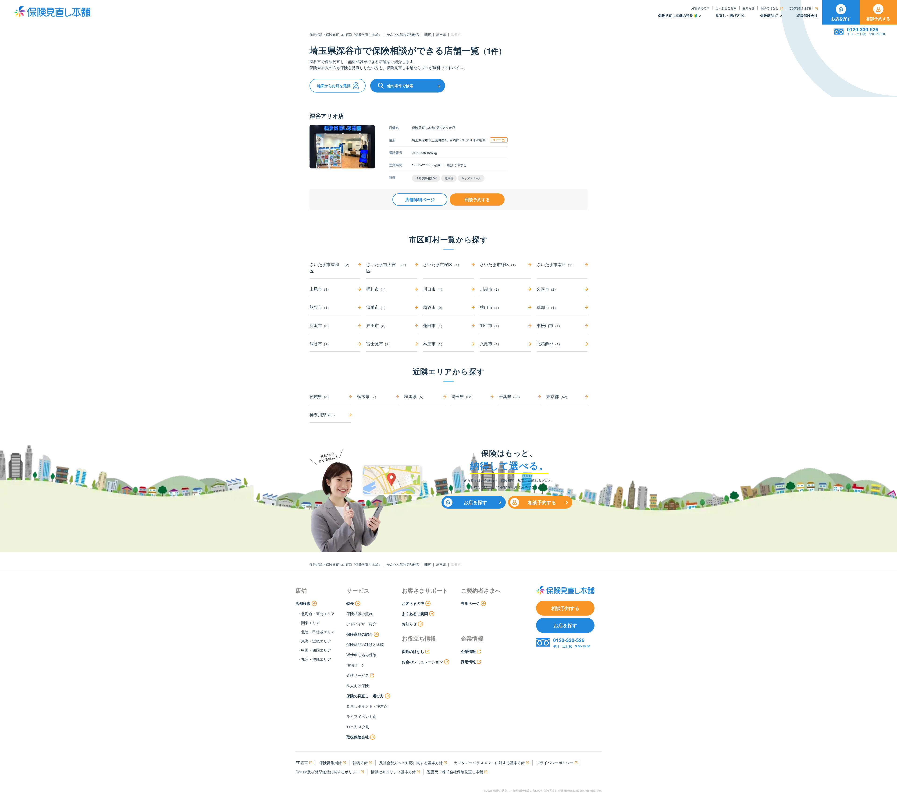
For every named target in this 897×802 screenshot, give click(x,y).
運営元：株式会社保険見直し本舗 (455, 771)
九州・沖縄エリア (316, 659)
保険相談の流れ (359, 613)
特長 (350, 603)
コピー (496, 140)
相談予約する (878, 18)
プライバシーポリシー (554, 762)
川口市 (433, 289)
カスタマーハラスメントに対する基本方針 (489, 762)
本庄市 (433, 343)
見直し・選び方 (727, 15)
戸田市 (376, 325)
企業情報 (468, 651)
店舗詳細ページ (420, 199)
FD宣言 (301, 762)
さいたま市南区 (555, 264)
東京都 (557, 396)
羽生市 (490, 325)
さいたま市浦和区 (330, 267)
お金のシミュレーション (422, 661)
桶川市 (376, 289)
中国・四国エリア (316, 650)
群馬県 (414, 396)
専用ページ (470, 603)
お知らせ (748, 8)
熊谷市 (320, 307)
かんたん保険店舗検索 (403, 34)
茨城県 (320, 396)
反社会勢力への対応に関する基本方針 (411, 762)
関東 (427, 34)
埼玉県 (441, 34)
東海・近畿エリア (316, 641)
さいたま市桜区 (442, 264)
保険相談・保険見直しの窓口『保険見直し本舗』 (345, 34)
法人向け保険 (357, 685)
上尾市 (320, 289)
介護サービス (357, 675)
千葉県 (510, 396)
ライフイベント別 (361, 716)
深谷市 (320, 343)
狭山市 (490, 307)
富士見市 (379, 343)
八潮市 (490, 343)
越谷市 (433, 307)
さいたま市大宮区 (387, 267)
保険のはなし (769, 8)
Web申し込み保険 (361, 654)
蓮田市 (433, 325)
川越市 (490, 289)
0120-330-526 (422, 152)
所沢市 (320, 325)
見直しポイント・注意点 (367, 706)
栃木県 (367, 396)
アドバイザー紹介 (361, 624)
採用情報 (468, 661)
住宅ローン (355, 665)
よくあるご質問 (726, 8)
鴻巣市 (376, 307)
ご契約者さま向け (801, 8)
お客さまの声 (700, 8)
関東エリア (310, 622)
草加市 (547, 307)
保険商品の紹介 (359, 634)
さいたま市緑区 (499, 264)
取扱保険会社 (807, 15)
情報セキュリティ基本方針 (393, 771)
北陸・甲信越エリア (318, 631)
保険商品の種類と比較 (365, 644)
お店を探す (841, 18)
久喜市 (547, 289)
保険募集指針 (330, 762)
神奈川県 (323, 414)
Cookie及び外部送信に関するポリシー (327, 771)
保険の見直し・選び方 (365, 696)
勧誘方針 (360, 762)
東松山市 (549, 325)
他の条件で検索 (400, 85)
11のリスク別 (357, 726)
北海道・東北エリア (318, 613)
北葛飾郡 (549, 343)
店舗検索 (302, 603)
